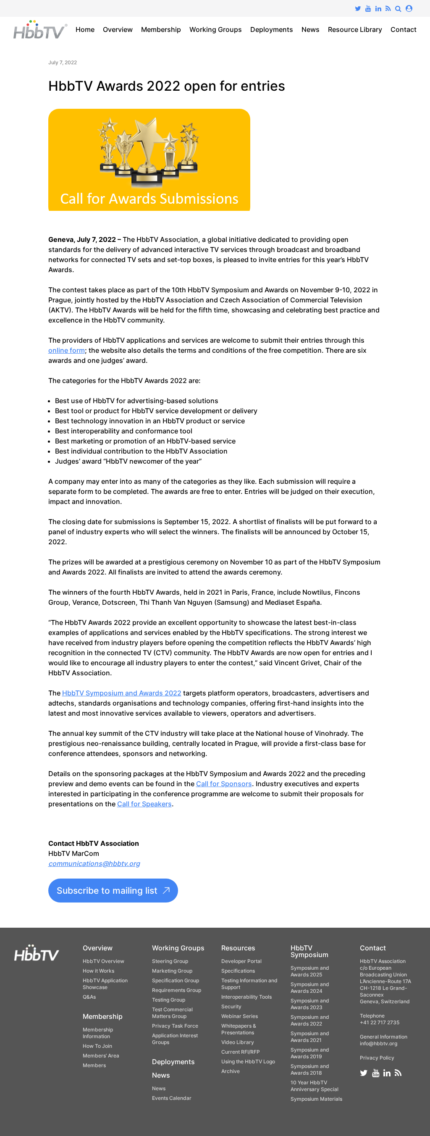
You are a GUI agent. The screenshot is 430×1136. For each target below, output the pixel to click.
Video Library (237, 1042)
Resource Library (355, 29)
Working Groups (215, 29)
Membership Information (98, 1032)
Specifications (238, 971)
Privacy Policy (377, 1058)
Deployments (271, 29)
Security (231, 1006)
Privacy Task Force (175, 1026)
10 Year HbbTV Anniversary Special (314, 1085)
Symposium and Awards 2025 (310, 971)
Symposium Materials (316, 1099)
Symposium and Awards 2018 (310, 1069)
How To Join (97, 1046)
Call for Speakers (144, 804)
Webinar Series (239, 1016)
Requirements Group (176, 990)
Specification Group (175, 980)
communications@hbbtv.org (94, 863)
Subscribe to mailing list (107, 890)
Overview (118, 29)
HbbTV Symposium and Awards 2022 (121, 693)
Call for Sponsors (224, 783)
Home (85, 29)
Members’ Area (101, 1055)
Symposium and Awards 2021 (310, 1036)
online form (66, 350)
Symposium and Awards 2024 (310, 987)
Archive (230, 1071)
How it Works (98, 971)
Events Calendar (171, 1098)
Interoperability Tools (246, 997)
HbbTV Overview (103, 961)
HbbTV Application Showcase (105, 983)
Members (94, 1065)
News (311, 29)
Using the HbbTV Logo (248, 1061)
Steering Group (170, 961)
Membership (161, 29)
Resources (238, 948)
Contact (404, 29)
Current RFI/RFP (240, 1052)
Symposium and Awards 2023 (310, 1003)
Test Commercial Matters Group (172, 1012)
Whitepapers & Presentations (238, 1029)
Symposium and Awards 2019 (310, 1053)
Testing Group (168, 1000)
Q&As (89, 997)
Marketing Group (172, 971)
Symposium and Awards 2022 (310, 1020)
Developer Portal (241, 961)
